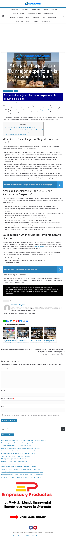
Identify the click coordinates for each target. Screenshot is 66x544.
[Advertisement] (33, 40)
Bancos (15, 13)
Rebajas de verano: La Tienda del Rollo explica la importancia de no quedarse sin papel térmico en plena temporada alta (49, 351)
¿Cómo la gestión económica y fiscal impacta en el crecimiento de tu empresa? (22, 472)
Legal (43, 17)
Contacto (37, 21)
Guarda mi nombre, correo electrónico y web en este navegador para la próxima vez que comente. (32, 415)
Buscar (63, 429)
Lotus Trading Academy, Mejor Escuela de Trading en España (17, 443)
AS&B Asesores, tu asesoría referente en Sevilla (17, 349)
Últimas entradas (14, 301)
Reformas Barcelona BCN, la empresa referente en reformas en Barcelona (20, 448)
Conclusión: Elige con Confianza (16, 134)
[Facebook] (31, 528)
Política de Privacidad (32, 536)
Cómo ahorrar (35, 9)
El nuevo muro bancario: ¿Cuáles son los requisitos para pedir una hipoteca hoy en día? (24, 440)
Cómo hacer (24, 9)
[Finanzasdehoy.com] (7, 306)
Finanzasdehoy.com (15, 103)
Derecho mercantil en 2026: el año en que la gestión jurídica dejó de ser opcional (22, 474)
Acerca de (6, 301)
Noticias (28, 21)
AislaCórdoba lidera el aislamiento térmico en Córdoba (15, 456)
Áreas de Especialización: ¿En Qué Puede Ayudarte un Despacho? (23, 130)
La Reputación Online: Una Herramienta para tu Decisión (21, 132)
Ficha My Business (39, 246)
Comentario (5, 369)
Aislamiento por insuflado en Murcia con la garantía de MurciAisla (18, 451)
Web (2, 406)
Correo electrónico (7, 399)
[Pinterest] (35, 528)
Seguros (22, 13)
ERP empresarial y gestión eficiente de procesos (13, 458)
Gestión (28, 17)
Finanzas (45, 9)
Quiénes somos (13, 9)
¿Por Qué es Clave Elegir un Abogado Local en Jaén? (19, 127)
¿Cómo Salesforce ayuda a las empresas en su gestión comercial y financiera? (21, 477)
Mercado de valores (34, 13)
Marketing (36, 17)
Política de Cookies (18, 536)
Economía (54, 9)
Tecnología (19, 21)
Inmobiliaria (52, 17)
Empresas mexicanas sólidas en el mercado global (14, 461)
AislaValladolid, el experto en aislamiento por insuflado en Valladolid (18, 466)
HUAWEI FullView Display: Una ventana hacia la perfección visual (18, 453)
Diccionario (46, 21)
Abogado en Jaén (45, 110)
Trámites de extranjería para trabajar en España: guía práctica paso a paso (20, 469)
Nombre (4, 391)
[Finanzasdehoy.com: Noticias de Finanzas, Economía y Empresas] (3, 15)
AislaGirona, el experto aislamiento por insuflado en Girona (16, 464)
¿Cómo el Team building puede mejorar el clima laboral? (16, 445)
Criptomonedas (48, 13)
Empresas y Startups (16, 17)
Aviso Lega (43, 536)
